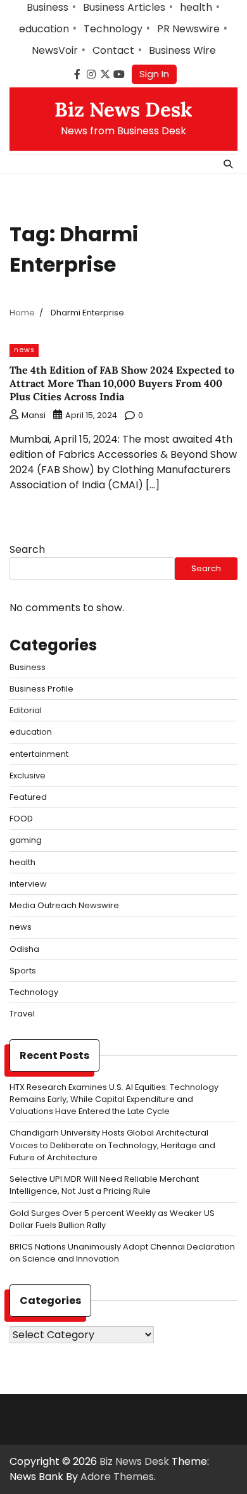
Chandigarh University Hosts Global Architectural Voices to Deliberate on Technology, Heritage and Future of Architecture (112, 1144)
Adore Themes (117, 1476)
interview (28, 883)
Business (47, 7)
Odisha (24, 949)
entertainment (39, 754)
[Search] (228, 164)
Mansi (34, 415)
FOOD (21, 818)
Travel (22, 1013)
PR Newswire (188, 29)
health (196, 7)
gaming (26, 840)
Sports (23, 970)
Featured (28, 797)
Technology (113, 29)
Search (27, 549)
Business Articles (124, 7)
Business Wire (182, 50)
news (24, 350)
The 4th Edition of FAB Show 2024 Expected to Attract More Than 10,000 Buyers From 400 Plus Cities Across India (122, 383)
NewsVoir (55, 50)
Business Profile (41, 688)
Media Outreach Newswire (64, 905)
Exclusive (28, 775)
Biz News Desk (123, 109)
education (44, 29)
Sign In (154, 73)
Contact (113, 50)
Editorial (26, 710)
